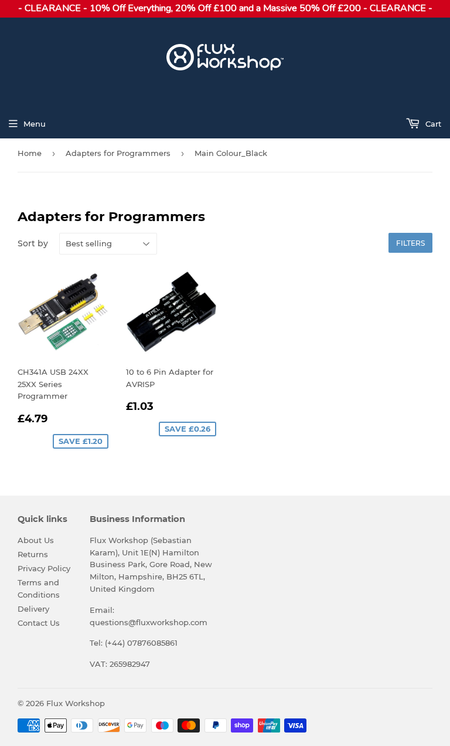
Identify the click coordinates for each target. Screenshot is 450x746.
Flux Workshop (75, 703)
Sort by (33, 243)
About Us (36, 540)
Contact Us (39, 623)
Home (30, 153)
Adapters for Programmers (118, 153)
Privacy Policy (44, 568)
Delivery (33, 608)
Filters (410, 243)
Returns (33, 554)
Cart (432, 123)
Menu (34, 123)
